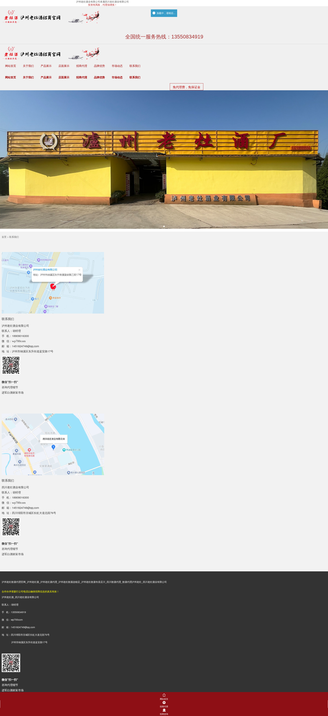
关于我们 (28, 66)
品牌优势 (99, 66)
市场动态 (117, 66)
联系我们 (134, 66)
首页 (4, 236)
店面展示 (63, 66)
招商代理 (81, 66)
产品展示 (46, 66)
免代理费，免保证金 (186, 87)
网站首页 (10, 66)
